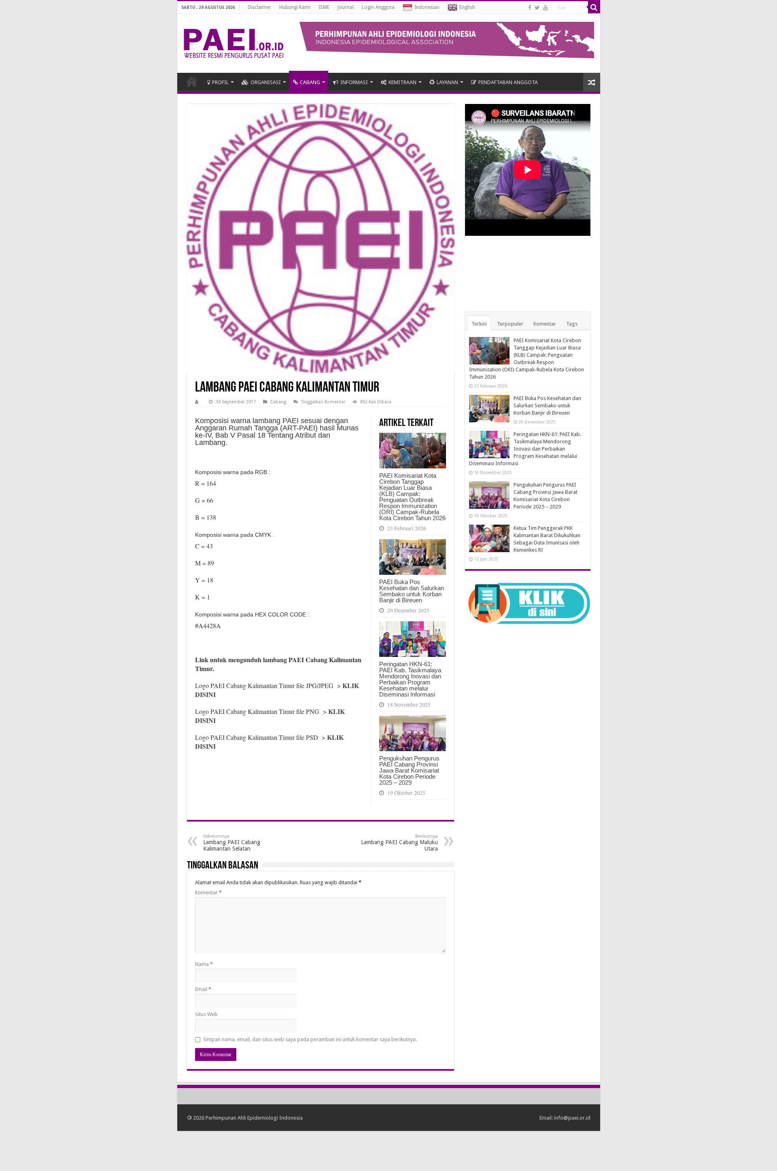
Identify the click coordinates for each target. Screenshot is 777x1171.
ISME (323, 7)
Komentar (208, 892)
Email (203, 989)
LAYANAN (447, 82)
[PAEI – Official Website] (233, 41)
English (467, 7)
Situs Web (206, 1014)
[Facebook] (529, 8)
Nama (204, 964)
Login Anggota (378, 7)
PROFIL (220, 82)
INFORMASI (354, 82)
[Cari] (594, 7)
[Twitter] (537, 8)
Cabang (278, 401)
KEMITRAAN (402, 82)
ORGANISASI (266, 82)
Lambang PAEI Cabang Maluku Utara (399, 843)
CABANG (310, 82)
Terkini (479, 324)
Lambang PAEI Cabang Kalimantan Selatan (231, 843)
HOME (191, 81)
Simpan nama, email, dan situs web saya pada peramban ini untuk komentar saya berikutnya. (310, 1039)
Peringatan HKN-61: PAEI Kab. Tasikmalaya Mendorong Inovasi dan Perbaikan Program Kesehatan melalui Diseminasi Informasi (410, 679)
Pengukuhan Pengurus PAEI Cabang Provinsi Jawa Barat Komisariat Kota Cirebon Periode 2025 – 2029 (409, 770)
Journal (346, 7)
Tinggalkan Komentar (323, 401)
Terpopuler (510, 324)
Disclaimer (259, 7)
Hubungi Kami (294, 7)
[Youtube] (545, 8)
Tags (571, 324)
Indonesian (426, 7)
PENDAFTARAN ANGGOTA (508, 82)
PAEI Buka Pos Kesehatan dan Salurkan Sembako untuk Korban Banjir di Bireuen (411, 590)
